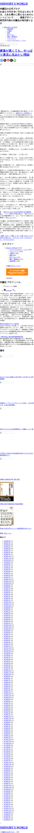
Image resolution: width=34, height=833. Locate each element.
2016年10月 (7, 766)
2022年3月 (7, 642)
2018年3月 (7, 734)
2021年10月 (7, 651)
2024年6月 (7, 590)
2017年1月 (7, 760)
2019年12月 (7, 693)
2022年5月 (7, 638)
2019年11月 (7, 695)
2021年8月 (7, 655)
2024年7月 (7, 589)
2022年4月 (7, 640)
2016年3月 (7, 779)
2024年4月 (7, 594)
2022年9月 (7, 630)
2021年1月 (7, 669)
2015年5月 (7, 798)
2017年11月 (7, 741)
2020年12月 (7, 671)
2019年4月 (7, 709)
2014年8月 (7, 816)
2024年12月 (7, 579)
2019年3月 (7, 711)
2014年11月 (7, 810)
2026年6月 (7, 545)
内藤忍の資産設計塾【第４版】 (10, 479)
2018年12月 (7, 716)
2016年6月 (7, 774)
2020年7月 (7, 680)
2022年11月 (7, 627)
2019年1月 (7, 714)
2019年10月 (7, 697)
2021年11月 (7, 650)
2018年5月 (7, 730)
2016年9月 (7, 768)
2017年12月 (7, 739)
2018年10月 (7, 720)
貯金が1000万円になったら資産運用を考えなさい (16, 528)
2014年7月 (7, 818)
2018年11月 (7, 718)
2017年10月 (7, 743)
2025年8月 (7, 564)
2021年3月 (7, 665)
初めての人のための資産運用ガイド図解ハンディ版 (16, 429)
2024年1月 (7, 600)
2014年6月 (7, 819)
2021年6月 (7, 659)
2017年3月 (7, 756)
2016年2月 (7, 781)
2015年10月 (7, 789)
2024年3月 (7, 596)
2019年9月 (7, 699)
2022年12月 (7, 625)
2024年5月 (7, 592)
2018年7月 (7, 726)
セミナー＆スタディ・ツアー (16, 40)
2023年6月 (7, 613)
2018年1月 (7, 737)
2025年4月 (7, 571)
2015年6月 (7, 797)
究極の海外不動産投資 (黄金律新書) (11, 504)
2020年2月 (7, 690)
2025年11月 (7, 558)
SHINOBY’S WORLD (10, 27)
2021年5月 (7, 661)
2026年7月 (7, 543)
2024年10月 (7, 583)
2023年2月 (7, 621)
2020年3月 (7, 688)
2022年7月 (7, 634)
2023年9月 (7, 608)
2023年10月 (7, 606)
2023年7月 (7, 611)
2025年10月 (7, 560)
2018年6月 (7, 728)
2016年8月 (7, 770)
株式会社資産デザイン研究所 (9, 324)
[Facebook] (1, 60)
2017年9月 (7, 745)
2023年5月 (7, 615)
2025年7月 (7, 566)
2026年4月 (7, 548)
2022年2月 (7, 644)
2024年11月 (7, 581)
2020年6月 (7, 682)
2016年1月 (7, 783)
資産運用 (10, 29)
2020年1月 (7, 692)
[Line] (14, 60)
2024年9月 (7, 585)
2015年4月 (7, 800)
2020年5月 (7, 684)
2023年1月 (7, 623)
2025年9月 (7, 562)
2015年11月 (7, 787)
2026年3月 (7, 550)
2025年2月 (7, 575)
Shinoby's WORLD (11, 248)
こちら (11, 217)
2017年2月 (7, 758)
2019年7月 (7, 703)
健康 (8, 33)
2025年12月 (7, 556)
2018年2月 (7, 735)
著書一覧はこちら (6, 533)
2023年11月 (7, 604)
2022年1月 (7, 646)
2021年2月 (7, 667)
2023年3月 (7, 619)
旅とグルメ (11, 35)
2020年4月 (7, 686)
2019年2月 (7, 713)
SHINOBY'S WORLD (14, 3)
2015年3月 (7, 802)
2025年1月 (7, 577)
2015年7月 (7, 795)
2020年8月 (7, 678)
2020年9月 (7, 676)
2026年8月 (7, 541)
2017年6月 (7, 751)
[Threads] (11, 60)
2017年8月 (7, 747)
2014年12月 (7, 808)
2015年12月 (7, 785)
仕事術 (9, 31)
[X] (4, 60)
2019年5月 (7, 707)
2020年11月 (7, 672)
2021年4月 (7, 663)
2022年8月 (7, 632)
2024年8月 (7, 587)
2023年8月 (7, 610)
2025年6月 (7, 568)
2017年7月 (7, 749)
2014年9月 (7, 814)
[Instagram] (8, 60)
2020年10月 (7, 674)
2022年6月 (7, 636)
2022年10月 (7, 629)
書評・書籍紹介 (12, 36)
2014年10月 (7, 812)
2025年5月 (7, 569)
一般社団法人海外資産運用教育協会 (11, 336)
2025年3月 (7, 573)
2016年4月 (7, 777)
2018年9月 (7, 722)
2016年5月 (7, 776)
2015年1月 (7, 806)
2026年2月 (7, 552)
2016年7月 (7, 772)
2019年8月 (7, 701)
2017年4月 (7, 755)
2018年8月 (7, 724)
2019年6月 (7, 705)
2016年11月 (7, 764)
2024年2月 (7, 598)
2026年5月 (7, 547)
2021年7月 (7, 657)
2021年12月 (7, 648)
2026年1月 (7, 554)
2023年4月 (7, 617)
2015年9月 (7, 791)
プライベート (11, 38)
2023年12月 (7, 602)
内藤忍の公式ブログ (8, 832)
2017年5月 (7, 753)
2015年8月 (7, 793)
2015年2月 (7, 804)
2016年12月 (7, 762)
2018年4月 (7, 732)
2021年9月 (7, 653)
